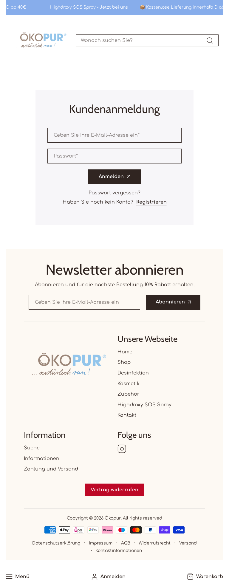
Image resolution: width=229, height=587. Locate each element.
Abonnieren (170, 302)
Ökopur (113, 518)
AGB (125, 543)
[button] (204, 577)
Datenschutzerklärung (56, 543)
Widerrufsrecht (155, 543)
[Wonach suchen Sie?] (210, 40)
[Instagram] (121, 449)
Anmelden (111, 176)
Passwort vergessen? (114, 193)
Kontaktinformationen (118, 550)
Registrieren (151, 202)
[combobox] (147, 40)
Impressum (100, 543)
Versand (188, 543)
